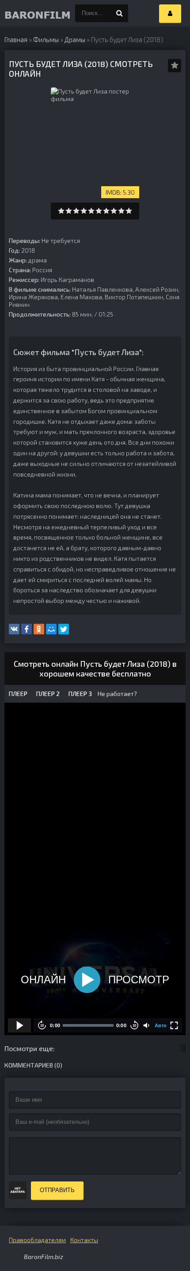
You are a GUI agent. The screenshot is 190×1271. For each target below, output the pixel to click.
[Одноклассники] (39, 629)
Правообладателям (37, 1240)
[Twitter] (63, 629)
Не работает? (116, 693)
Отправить (57, 1190)
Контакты (84, 1240)
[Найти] (119, 13)
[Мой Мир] (51, 629)
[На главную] (22, 13)
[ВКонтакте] (14, 629)
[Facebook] (26, 629)
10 (129, 211)
